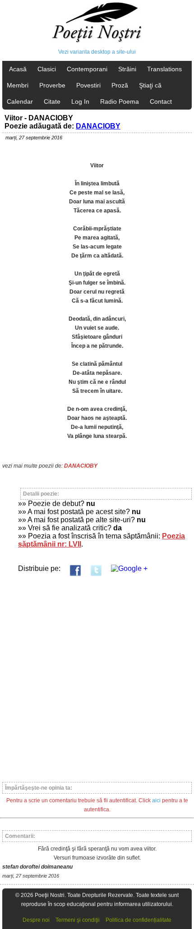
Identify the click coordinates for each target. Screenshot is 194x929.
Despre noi (36, 920)
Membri (17, 85)
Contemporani (87, 69)
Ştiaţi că (150, 85)
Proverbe (52, 85)
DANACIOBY (98, 126)
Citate (52, 101)
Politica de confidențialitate (138, 920)
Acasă (18, 69)
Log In (80, 101)
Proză (119, 85)
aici (156, 800)
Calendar (20, 101)
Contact (161, 101)
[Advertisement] (97, 675)
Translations (164, 69)
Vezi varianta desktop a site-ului (97, 52)
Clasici (46, 69)
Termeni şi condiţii (77, 920)
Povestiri (88, 85)
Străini (127, 69)
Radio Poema (119, 101)
